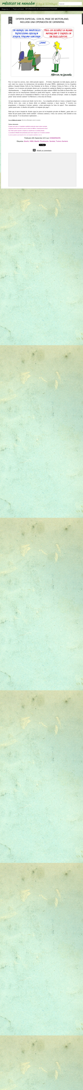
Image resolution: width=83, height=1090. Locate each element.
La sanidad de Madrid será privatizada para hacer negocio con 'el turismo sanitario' (29, 132)
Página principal (18, 9)
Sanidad (52, 141)
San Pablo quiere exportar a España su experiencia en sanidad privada (26, 130)
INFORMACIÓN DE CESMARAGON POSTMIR (41, 9)
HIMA (32, 141)
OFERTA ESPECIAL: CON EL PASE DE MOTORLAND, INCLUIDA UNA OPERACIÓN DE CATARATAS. (42, 20)
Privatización (44, 141)
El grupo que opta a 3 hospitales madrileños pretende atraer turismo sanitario (27, 126)
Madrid (36, 141)
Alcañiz (26, 141)
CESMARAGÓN (55, 138)
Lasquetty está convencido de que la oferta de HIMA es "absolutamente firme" (28, 128)
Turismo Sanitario (62, 141)
